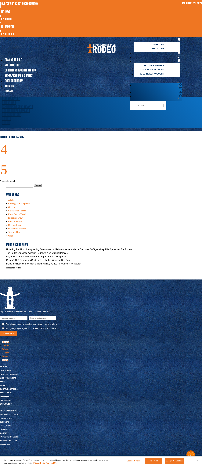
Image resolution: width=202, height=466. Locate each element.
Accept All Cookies (174, 461)
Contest (11, 207)
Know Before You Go (17, 214)
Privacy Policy (39, 463)
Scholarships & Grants (19, 75)
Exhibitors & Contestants (20, 70)
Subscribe (8, 334)
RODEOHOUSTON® (14, 81)
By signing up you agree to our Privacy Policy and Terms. (31, 328)
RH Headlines (14, 225)
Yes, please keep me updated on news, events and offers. (31, 324)
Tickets (9, 86)
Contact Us (157, 48)
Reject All (154, 461)
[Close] (198, 461)
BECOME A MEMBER (154, 65)
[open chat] (190, 454)
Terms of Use (51, 463)
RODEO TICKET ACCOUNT (151, 74)
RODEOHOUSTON (17, 228)
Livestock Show (15, 218)
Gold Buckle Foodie (17, 211)
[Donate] (179, 56)
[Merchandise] (179, 53)
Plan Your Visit (14, 60)
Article (11, 200)
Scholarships (14, 232)
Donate (9, 91)
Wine (10, 236)
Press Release (15, 221)
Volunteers (12, 65)
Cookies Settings (134, 461)
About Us (158, 44)
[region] (101, 461)
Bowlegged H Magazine (19, 203)
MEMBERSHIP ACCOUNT (152, 70)
